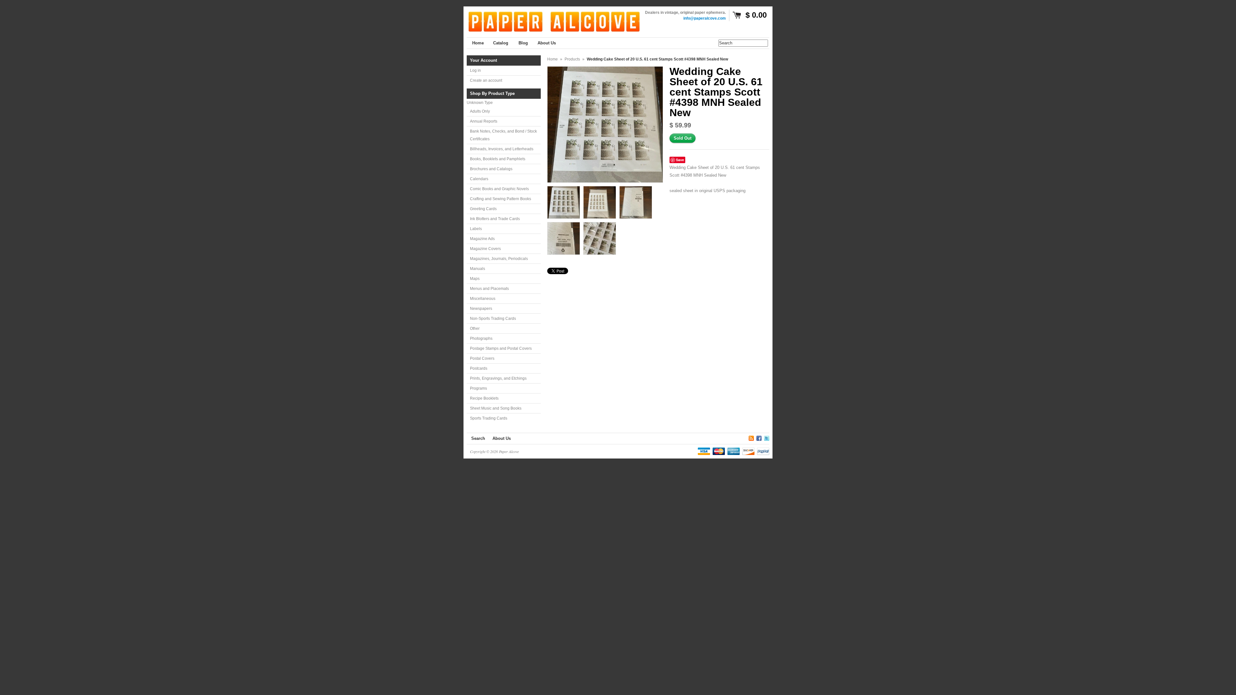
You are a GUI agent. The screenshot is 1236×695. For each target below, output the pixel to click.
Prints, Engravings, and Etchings (498, 378)
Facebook (759, 437)
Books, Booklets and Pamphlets (497, 159)
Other (475, 328)
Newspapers (481, 308)
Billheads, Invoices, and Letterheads (501, 149)
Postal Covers (482, 358)
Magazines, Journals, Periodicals (499, 258)
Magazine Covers (485, 248)
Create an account (486, 80)
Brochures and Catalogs (491, 169)
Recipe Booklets (484, 398)
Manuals (477, 268)
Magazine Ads (482, 238)
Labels (476, 229)
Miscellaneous (482, 298)
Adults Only (480, 111)
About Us (501, 438)
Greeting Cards (483, 209)
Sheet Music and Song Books (495, 408)
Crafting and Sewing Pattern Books (500, 199)
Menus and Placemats (489, 288)
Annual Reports (483, 121)
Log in (475, 70)
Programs (478, 388)
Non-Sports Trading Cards (493, 318)
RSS (751, 437)
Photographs (481, 338)
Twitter (766, 437)
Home (552, 59)
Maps (475, 278)
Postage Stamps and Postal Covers (501, 348)
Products (572, 59)
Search (478, 438)
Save (680, 159)
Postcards (478, 368)
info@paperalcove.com (704, 18)
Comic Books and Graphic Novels (499, 189)
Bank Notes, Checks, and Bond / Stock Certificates (503, 135)
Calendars (479, 179)
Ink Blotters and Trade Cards (495, 219)
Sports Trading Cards (488, 418)
